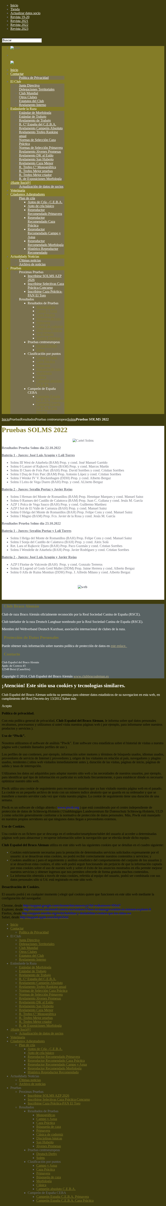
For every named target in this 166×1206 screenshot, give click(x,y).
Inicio (6, 419)
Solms (71, 419)
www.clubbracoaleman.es (91, 676)
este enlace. (119, 646)
